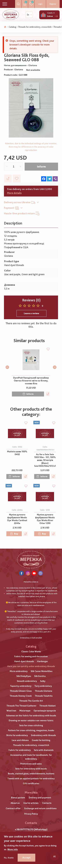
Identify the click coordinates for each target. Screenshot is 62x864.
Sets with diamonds (43, 750)
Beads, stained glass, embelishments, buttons (31, 773)
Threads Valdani (47, 705)
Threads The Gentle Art (31, 700)
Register (53, 4)
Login (40, 4)
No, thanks (9, 857)
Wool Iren (11, 710)
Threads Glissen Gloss (21, 691)
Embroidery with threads (43, 735)
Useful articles (30, 803)
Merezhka (31, 792)
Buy (16, 533)
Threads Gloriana (43, 691)
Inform (41, 166)
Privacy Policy (31, 813)
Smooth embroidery (27, 681)
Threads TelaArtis (43, 696)
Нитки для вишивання (15, 65)
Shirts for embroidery (17, 735)
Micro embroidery (19, 671)
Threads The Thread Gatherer (21, 705)
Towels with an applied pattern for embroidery (31, 778)
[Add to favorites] (17, 178)
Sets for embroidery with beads (31, 768)
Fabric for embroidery (20, 750)
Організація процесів (45, 710)
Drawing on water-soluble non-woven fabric (31, 720)
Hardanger (42, 661)
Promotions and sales (31, 763)
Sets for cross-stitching (31, 725)
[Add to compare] (8, 178)
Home (5, 27)
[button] (7, 367)
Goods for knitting (41, 740)
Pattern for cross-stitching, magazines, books (31, 730)
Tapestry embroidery (20, 686)
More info (12, 849)
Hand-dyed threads (24, 661)
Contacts (46, 803)
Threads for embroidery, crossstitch (35, 27)
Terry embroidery (43, 686)
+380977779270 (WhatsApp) (31, 829)
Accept (26, 857)
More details (14, 192)
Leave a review (31, 313)
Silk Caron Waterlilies (41, 671)
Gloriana (32, 65)
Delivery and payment (40, 797)
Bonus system (18, 797)
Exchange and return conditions (40, 808)
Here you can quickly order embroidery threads (31, 666)
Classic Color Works (31, 651)
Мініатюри (24, 710)
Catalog (12, 27)
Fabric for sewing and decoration (31, 656)
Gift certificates (31, 783)
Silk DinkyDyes (23, 676)
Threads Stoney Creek (21, 696)
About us (15, 803)
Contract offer (13, 808)
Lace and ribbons (20, 740)
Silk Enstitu (40, 676)
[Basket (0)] (43, 14)
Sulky (42, 681)
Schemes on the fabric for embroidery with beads (31, 715)
